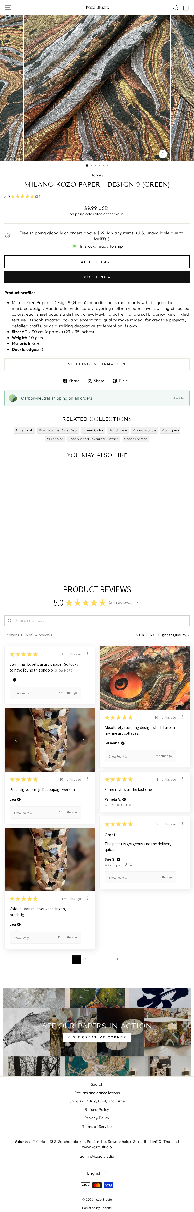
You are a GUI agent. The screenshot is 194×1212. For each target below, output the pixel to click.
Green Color (93, 430)
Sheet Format (135, 439)
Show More (63, 670)
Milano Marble (144, 430)
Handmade (118, 430)
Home (95, 174)
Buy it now (97, 277)
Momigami (170, 430)
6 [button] (109, 959)
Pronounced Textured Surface (93, 439)
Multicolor (55, 439)
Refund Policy (97, 1109)
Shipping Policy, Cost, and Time (97, 1101)
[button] (138, 602)
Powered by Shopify (97, 1208)
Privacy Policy (97, 1117)
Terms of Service (97, 1126)
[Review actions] (87, 653)
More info (178, 398)
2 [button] (85, 959)
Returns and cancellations (97, 1092)
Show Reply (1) (23, 693)
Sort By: (146, 635)
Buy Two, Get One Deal (58, 430)
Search (97, 1084)
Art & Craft (24, 430)
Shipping (77, 214)
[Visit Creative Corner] (97, 1032)
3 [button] (94, 959)
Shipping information (97, 364)
